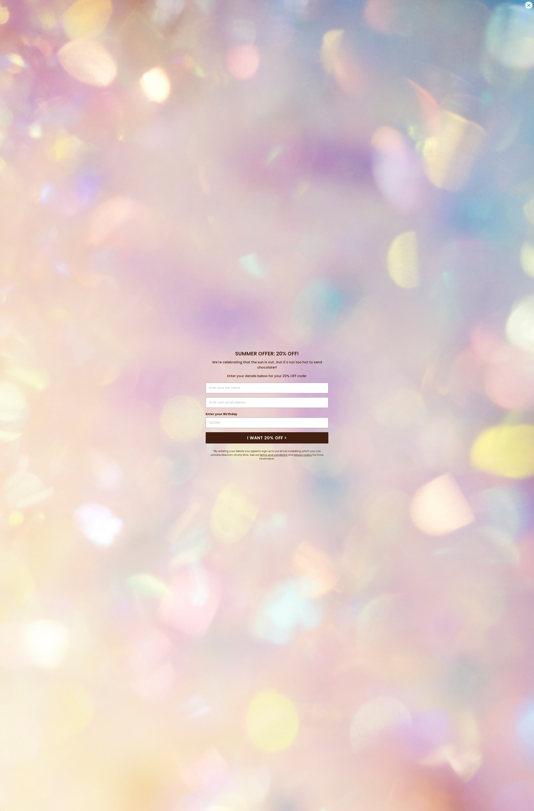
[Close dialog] (528, 5)
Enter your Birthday (221, 414)
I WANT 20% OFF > (267, 438)
